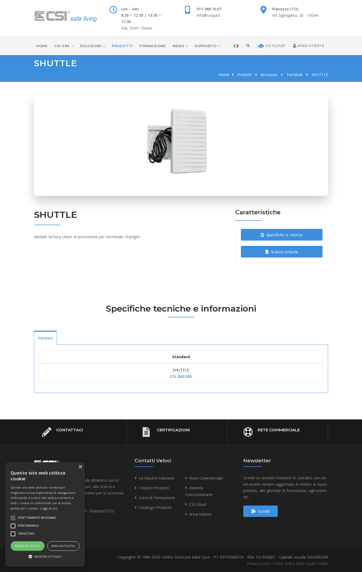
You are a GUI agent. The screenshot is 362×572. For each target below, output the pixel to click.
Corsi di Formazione (157, 497)
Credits (322, 563)
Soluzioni (91, 46)
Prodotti (122, 46)
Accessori (269, 74)
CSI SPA (62, 46)
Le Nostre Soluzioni (156, 478)
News (178, 46)
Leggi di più (48, 508)
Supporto (205, 46)
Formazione (153, 46)
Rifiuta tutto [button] (63, 546)
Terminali (294, 74)
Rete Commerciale (279, 429)
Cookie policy (283, 563)
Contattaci (69, 429)
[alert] (45, 514)
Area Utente (200, 514)
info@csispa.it (208, 15)
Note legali (305, 563)
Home (41, 46)
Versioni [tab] (45, 337)
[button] (45, 556)
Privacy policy (258, 563)
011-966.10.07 (209, 8)
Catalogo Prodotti (155, 507)
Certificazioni (173, 429)
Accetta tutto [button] (27, 546)
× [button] (80, 467)
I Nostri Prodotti (154, 487)
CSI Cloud (197, 504)
